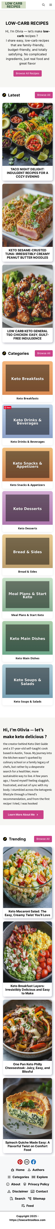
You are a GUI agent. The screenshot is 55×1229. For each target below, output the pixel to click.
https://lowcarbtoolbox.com (27, 1220)
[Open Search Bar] (43, 5)
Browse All (43, 94)
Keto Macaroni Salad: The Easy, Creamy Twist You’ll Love (27, 913)
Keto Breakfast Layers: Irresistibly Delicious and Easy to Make (27, 989)
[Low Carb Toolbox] (14, 5)
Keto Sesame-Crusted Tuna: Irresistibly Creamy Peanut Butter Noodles (27, 253)
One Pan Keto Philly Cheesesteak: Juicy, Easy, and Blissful (27, 1067)
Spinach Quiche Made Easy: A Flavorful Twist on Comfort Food (27, 1146)
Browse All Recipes (27, 73)
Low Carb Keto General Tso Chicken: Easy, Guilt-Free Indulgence (27, 334)
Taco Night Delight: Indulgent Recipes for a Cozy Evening (27, 172)
